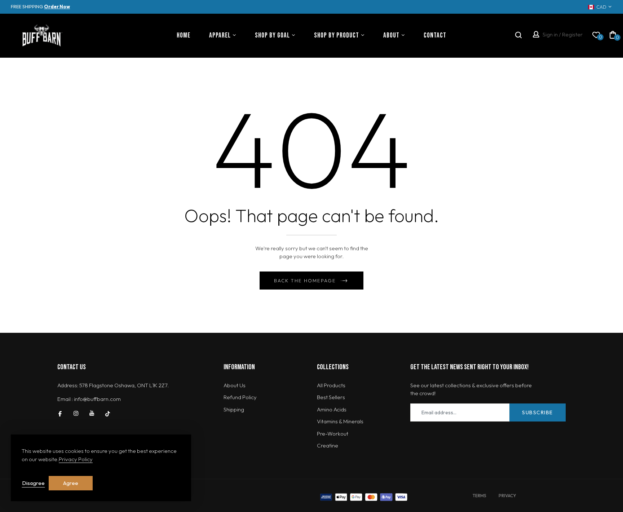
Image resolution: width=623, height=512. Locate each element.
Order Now (57, 6)
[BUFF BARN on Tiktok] (107, 413)
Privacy (507, 495)
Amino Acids (331, 409)
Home (183, 35)
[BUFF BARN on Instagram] (76, 413)
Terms (479, 495)
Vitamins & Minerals (340, 421)
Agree (70, 483)
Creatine (327, 445)
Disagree (33, 483)
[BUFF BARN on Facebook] (60, 413)
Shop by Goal (272, 35)
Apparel (220, 35)
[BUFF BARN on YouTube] (91, 413)
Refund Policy (240, 397)
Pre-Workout (332, 433)
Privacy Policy (76, 459)
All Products (331, 385)
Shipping (234, 409)
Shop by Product (336, 35)
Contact (435, 35)
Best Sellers (331, 397)
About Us (235, 385)
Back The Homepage (305, 280)
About (391, 35)
